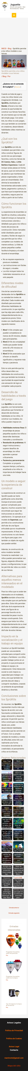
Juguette (15, 4)
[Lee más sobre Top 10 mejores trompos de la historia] (14, 993)
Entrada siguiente (14, 913)
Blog (9, 49)
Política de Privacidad (14, 1030)
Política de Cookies (14, 1039)
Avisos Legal (14, 1047)
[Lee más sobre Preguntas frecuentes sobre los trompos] (14, 967)
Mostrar (17, 87)
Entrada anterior (14, 908)
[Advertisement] (14, 33)
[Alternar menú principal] (14, 15)
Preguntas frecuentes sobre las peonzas (13, 952)
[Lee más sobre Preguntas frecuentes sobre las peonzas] (14, 941)
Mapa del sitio (14, 1066)
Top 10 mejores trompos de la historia (14, 1004)
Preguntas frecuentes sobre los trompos (13, 977)
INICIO (3, 49)
